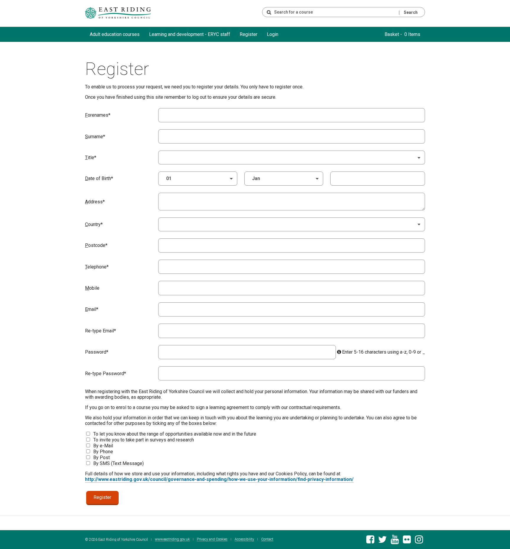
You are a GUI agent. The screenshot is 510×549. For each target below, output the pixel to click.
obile (92, 288)
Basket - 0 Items (402, 34)
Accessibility (244, 539)
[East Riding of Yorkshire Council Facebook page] (370, 541)
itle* (90, 157)
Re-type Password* (105, 373)
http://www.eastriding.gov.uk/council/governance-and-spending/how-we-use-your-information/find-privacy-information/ (219, 479)
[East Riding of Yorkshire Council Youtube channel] (395, 541)
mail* (91, 309)
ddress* (95, 202)
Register (248, 34)
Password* (96, 352)
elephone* (97, 267)
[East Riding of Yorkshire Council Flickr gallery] (407, 541)
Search (411, 12)
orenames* (97, 115)
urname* (95, 136)
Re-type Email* (100, 331)
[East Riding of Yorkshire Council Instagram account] (419, 541)
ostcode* (96, 245)
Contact (267, 539)
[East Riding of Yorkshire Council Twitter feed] (382, 541)
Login (272, 34)
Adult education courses (115, 34)
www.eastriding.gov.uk (172, 539)
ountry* (94, 224)
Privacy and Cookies (212, 539)
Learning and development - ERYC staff (189, 34)
